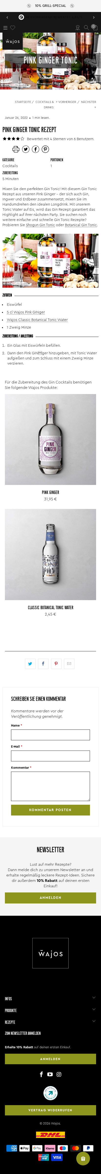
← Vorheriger (66, 101)
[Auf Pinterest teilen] (56, 664)
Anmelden (51, 898)
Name (16, 725)
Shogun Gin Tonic (40, 225)
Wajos (55, 1123)
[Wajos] (13, 41)
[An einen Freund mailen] (69, 664)
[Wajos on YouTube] (50, 1075)
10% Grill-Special (50, 6)
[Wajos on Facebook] (41, 1075)
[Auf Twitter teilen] (30, 664)
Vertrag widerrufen (50, 1110)
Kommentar (21, 767)
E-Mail (16, 746)
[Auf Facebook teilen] (43, 664)
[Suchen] (86, 28)
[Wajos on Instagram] (59, 1075)
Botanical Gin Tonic (81, 225)
